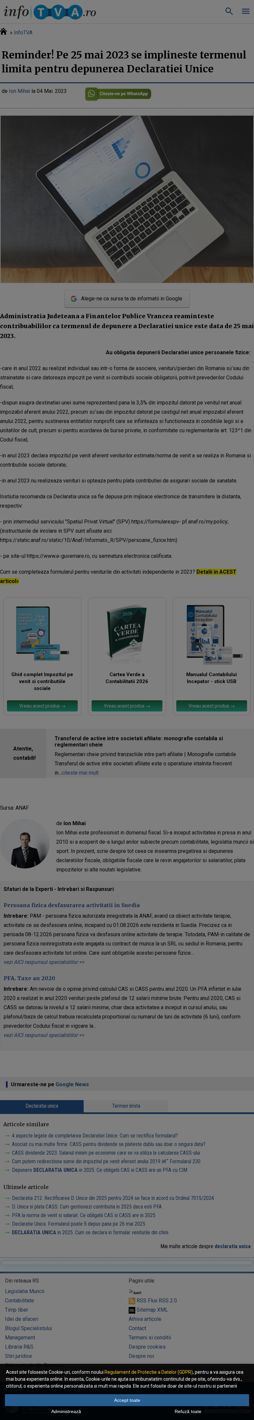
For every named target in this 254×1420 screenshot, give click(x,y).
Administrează (66, 1411)
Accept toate (127, 1400)
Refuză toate (188, 1411)
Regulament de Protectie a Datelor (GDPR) (149, 1372)
